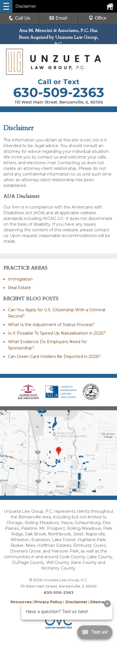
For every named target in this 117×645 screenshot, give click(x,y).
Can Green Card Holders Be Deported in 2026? (54, 356)
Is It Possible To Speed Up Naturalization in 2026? (57, 333)
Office (100, 18)
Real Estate (19, 287)
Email (61, 18)
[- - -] (6, 6)
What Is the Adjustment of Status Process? (51, 324)
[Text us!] (95, 633)
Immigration (20, 279)
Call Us (22, 18)
